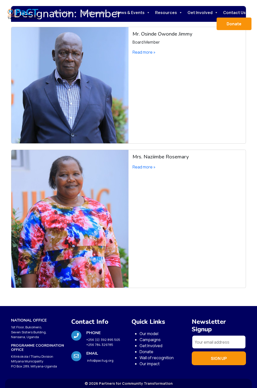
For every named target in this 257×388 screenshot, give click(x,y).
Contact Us (234, 12)
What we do (93, 12)
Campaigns (150, 339)
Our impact (150, 363)
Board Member (146, 42)
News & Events (130, 12)
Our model (149, 333)
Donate (234, 24)
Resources (166, 12)
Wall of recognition (157, 357)
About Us (62, 12)
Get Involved (200, 12)
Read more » (144, 52)
